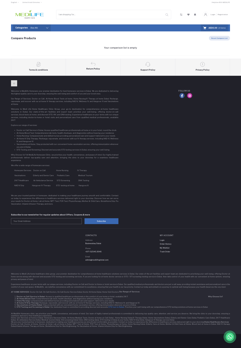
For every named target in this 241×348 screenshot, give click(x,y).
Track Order (165, 252)
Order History (165, 244)
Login (213, 14)
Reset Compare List (219, 38)
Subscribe (101, 221)
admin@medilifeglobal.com (97, 260)
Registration (223, 14)
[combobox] (113, 14)
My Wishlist (164, 248)
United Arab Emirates (31, 2)
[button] (195, 14)
